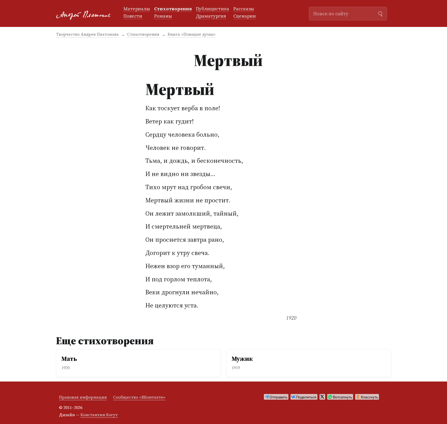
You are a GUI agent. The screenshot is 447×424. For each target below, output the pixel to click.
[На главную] (85, 13)
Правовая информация (83, 397)
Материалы (136, 9)
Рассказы (243, 9)
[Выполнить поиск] (380, 13)
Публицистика (212, 9)
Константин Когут (99, 415)
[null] (276, 397)
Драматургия (211, 16)
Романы (163, 16)
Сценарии (244, 16)
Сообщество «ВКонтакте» (139, 397)
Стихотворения (173, 9)
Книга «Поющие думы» (191, 34)
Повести (132, 16)
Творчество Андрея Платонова (87, 34)
